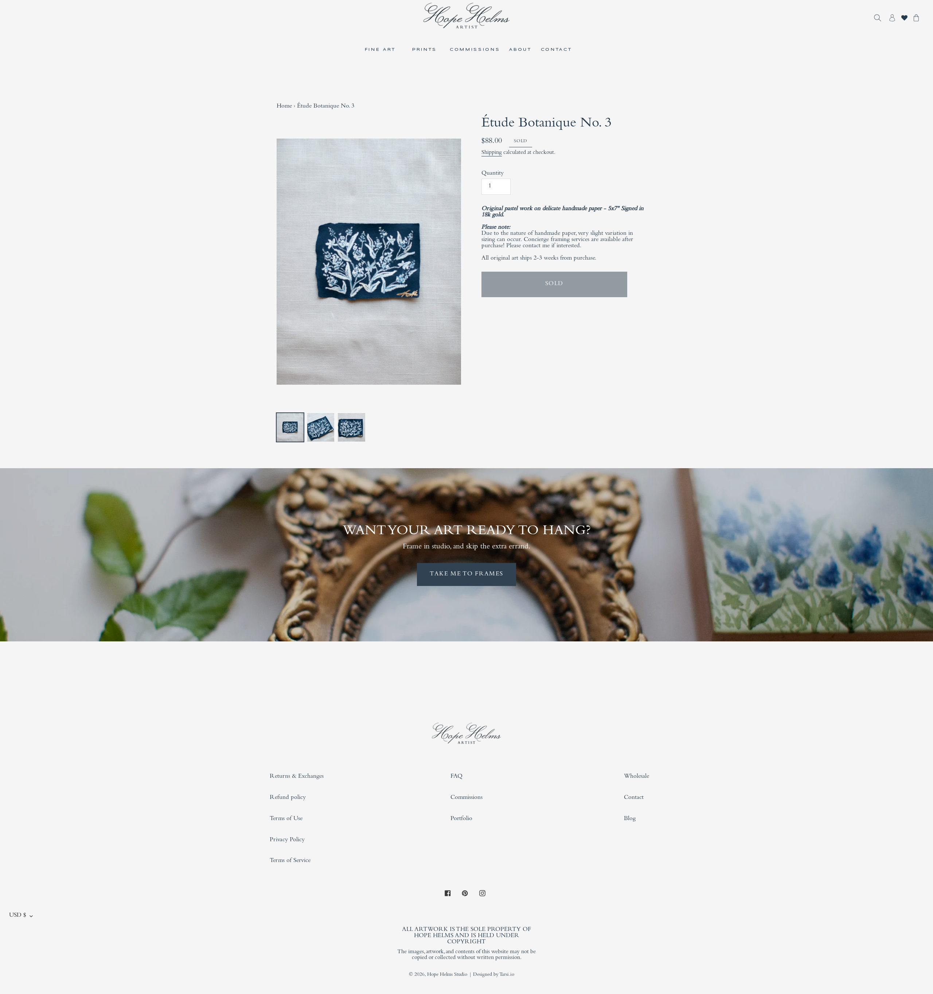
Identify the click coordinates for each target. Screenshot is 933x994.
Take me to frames (466, 574)
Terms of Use (286, 819)
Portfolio (461, 819)
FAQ (456, 777)
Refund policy (288, 798)
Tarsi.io (506, 975)
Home (284, 107)
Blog (630, 819)
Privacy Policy (287, 840)
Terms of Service (290, 861)
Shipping (491, 153)
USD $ (17, 916)
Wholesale (636, 777)
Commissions (466, 798)
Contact (634, 798)
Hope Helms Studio (447, 975)
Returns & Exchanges (297, 777)
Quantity (492, 174)
